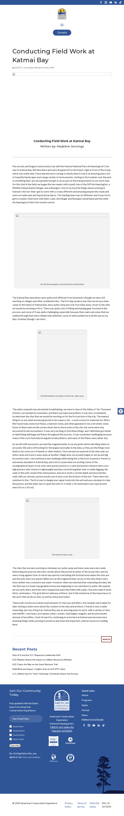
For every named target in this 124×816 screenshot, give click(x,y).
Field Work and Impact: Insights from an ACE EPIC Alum (38, 669)
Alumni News (18, 726)
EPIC (20, 67)
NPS (52, 67)
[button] (121, 411)
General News (19, 735)
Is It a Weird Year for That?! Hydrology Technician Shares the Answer (45, 673)
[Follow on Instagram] (105, 2)
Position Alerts (19, 731)
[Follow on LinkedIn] (115, 2)
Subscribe (15, 745)
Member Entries (41, 67)
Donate (62, 32)
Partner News (18, 739)
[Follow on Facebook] (101, 2)
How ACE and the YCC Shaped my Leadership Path (36, 655)
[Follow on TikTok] (120, 2)
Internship (28, 67)
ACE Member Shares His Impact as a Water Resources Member (42, 659)
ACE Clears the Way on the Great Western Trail (35, 664)
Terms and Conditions (31, 757)
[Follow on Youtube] (110, 2)
